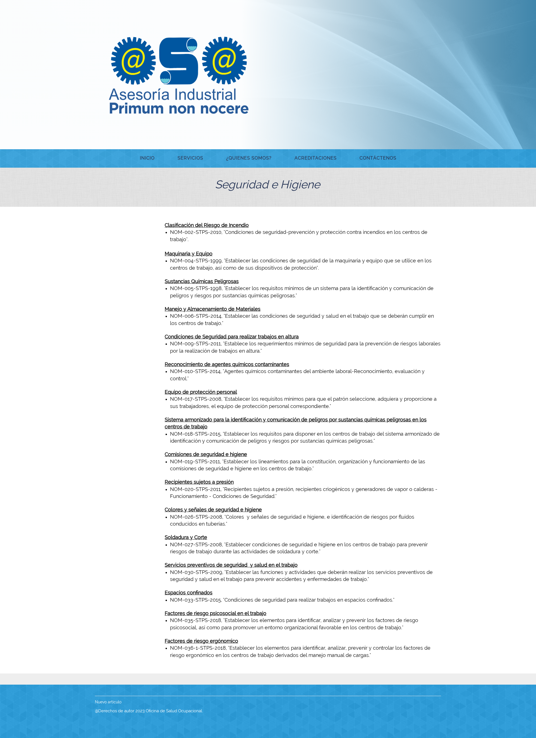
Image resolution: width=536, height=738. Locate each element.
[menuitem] (147, 158)
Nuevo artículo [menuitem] (108, 702)
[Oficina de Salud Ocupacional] (178, 74)
